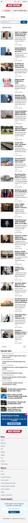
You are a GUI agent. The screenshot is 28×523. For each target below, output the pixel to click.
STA (16, 43)
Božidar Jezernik (19, 309)
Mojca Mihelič (18, 230)
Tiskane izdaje (4, 464)
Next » (24, 346)
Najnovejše (3, 443)
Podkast (3, 461)
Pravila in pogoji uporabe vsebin (8, 483)
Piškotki (2, 492)
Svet (11, 380)
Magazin (12, 375)
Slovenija (12, 353)
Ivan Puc (17, 293)
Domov (2, 440)
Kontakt (2, 474)
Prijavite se (13, 512)
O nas (2, 471)
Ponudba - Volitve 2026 (6, 495)
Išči (24, 22)
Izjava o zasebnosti (5, 489)
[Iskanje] (19, 1)
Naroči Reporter (15, 424)
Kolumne (3, 452)
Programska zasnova (6, 477)
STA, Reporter (18, 246)
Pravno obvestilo (5, 480)
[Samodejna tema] (15, 1)
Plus (2, 458)
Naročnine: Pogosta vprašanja (8, 486)
